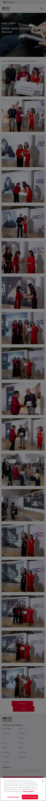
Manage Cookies (13, 797)
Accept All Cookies (30, 797)
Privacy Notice (28, 791)
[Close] (42, 781)
